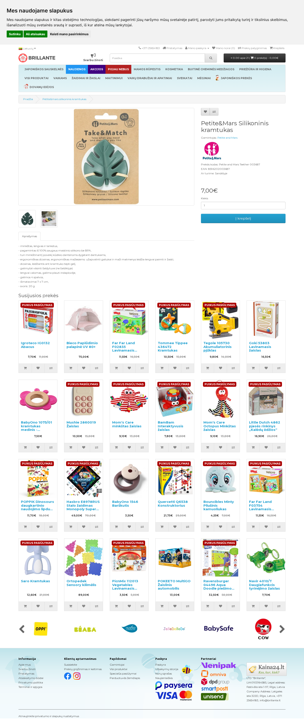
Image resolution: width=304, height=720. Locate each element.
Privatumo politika (30, 682)
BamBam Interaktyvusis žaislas (170, 426)
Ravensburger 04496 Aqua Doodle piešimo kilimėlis (217, 586)
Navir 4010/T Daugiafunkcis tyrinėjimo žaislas (264, 584)
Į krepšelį (243, 218)
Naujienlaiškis (164, 678)
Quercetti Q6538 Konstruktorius (173, 504)
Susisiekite (70, 664)
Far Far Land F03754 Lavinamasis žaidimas (260, 507)
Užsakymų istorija (166, 669)
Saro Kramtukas (35, 581)
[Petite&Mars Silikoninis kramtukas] (106, 157)
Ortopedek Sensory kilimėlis (81, 583)
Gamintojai (117, 664)
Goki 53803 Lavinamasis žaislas (260, 346)
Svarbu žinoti (27, 669)
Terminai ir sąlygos (30, 687)
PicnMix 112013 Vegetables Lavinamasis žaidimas (125, 586)
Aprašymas (29, 236)
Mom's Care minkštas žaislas (127, 424)
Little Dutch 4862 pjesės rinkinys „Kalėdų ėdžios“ (264, 426)
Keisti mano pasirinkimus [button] (69, 34)
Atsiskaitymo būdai (30, 678)
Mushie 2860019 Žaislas (81, 424)
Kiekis (204, 198)
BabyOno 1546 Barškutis (125, 504)
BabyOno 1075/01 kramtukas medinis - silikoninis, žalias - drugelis (37, 429)
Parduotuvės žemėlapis (125, 678)
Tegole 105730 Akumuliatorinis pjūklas (217, 346)
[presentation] (21, 629)
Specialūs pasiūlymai (123, 673)
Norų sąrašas (163, 673)
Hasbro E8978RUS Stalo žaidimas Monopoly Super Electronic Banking (83, 507)
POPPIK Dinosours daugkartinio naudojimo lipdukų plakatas (38, 507)
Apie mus (24, 664)
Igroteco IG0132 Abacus (35, 345)
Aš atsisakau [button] (35, 34)
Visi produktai (118, 669)
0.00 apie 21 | (255, 58)
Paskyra (160, 664)
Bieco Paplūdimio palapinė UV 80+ (82, 345)
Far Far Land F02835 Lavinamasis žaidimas (123, 348)
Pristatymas (26, 673)
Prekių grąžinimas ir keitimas (83, 669)
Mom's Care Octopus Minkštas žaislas (219, 426)
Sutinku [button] (15, 34)
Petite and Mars (227, 137)
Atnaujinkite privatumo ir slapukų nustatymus (48, 716)
